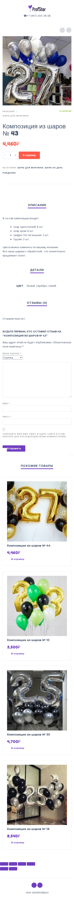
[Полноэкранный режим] (22, 864)
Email (7, 416)
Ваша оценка (12, 353)
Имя (6, 403)
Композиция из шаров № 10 (28, 640)
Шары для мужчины (16, 115)
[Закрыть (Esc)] (4, 864)
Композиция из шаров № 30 (28, 734)
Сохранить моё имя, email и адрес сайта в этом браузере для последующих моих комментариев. (34, 435)
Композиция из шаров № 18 (28, 829)
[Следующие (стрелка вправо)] (13, 868)
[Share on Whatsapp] (68, 189)
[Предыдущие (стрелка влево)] (4, 868)
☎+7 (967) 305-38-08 (37, 15)
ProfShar (9, 111)
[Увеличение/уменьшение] (31, 864)
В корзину (29, 155)
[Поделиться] (13, 864)
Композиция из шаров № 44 (28, 545)
